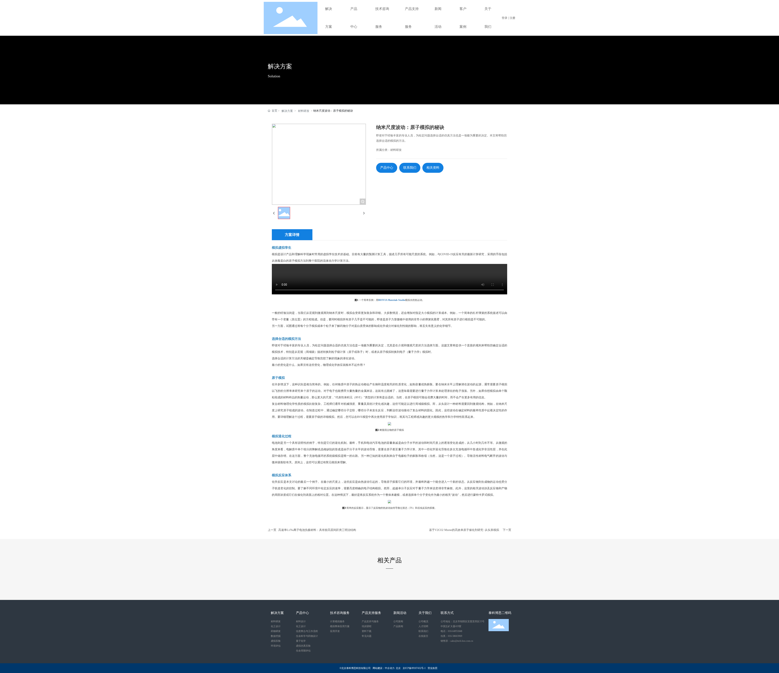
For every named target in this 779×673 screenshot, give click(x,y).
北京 (398, 668)
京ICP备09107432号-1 (414, 668)
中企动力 (390, 668)
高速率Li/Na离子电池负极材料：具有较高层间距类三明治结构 (317, 529)
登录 (505, 17)
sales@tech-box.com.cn (461, 641)
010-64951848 (455, 631)
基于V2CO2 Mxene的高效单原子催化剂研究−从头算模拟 (464, 529)
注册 (512, 17)
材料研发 (303, 110)
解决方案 (280, 66)
